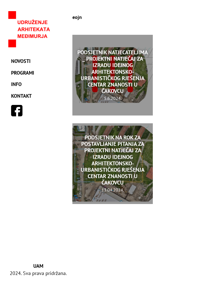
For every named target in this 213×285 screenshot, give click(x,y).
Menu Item (17, 111)
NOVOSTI (21, 61)
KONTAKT (21, 96)
